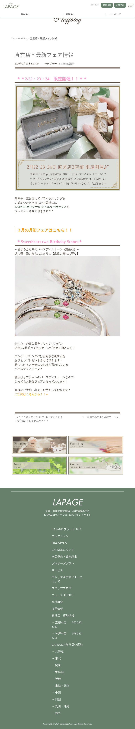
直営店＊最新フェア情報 (44, 55)
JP (92, 4)
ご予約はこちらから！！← (32, 394)
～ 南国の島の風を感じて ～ (99, 417)
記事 (71, 63)
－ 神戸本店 (62, 633)
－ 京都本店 (62, 622)
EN (97, 4)
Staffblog (64, 63)
